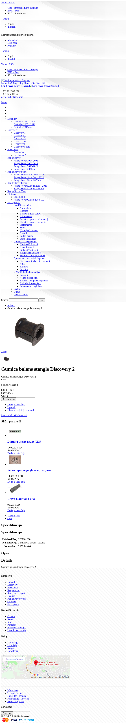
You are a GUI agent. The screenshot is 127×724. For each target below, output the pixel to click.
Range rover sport (16, 593)
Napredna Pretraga (16, 696)
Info (9, 622)
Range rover (13, 590)
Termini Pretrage (15, 693)
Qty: (3, 395)
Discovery (12, 584)
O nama (11, 616)
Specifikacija (13, 515)
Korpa (10, 648)
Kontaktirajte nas (15, 701)
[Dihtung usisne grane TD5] (15, 435)
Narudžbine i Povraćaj (18, 698)
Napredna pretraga (16, 627)
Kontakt (11, 619)
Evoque (11, 596)
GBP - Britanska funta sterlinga (22, 8)
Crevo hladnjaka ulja (21, 498)
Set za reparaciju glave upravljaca (29, 470)
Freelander (12, 587)
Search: (5, 300)
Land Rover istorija (16, 630)
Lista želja (12, 43)
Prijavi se (11, 45)
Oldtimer (11, 601)
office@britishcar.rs (12, 96)
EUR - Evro (13, 10)
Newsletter (12, 651)
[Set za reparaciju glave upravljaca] (15, 464)
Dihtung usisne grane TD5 (24, 441)
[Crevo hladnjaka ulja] (15, 492)
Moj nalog (12, 40)
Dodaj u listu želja (16, 453)
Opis (9, 518)
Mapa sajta (12, 690)
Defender (12, 582)
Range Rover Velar (16, 598)
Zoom (4, 351)
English (11, 26)
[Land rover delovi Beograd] (15, 80)
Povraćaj (11, 624)
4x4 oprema (13, 604)
